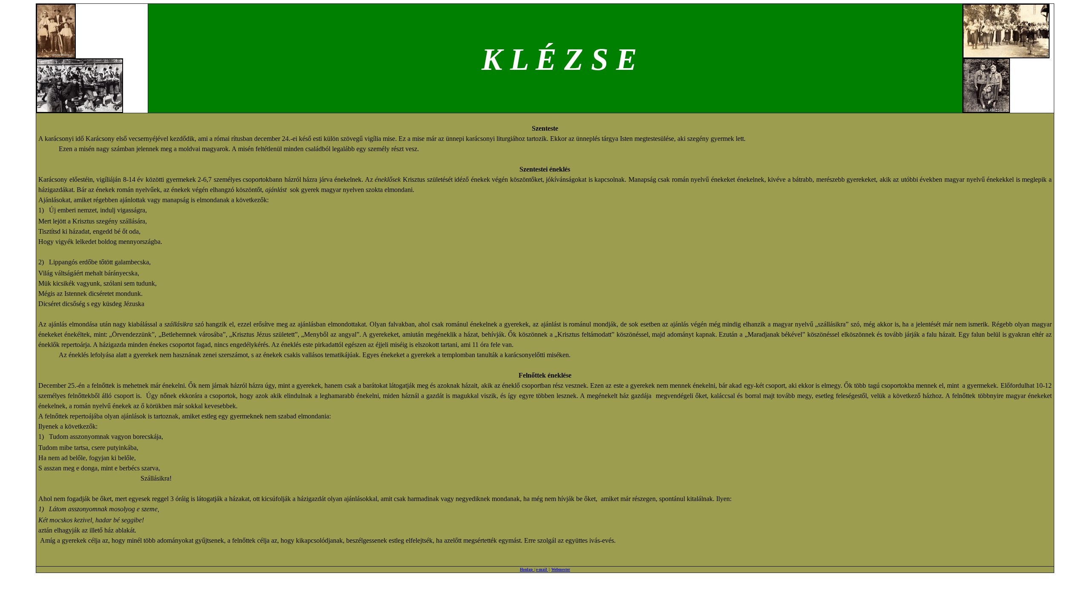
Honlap (527, 569)
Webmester (560, 569)
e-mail (542, 569)
